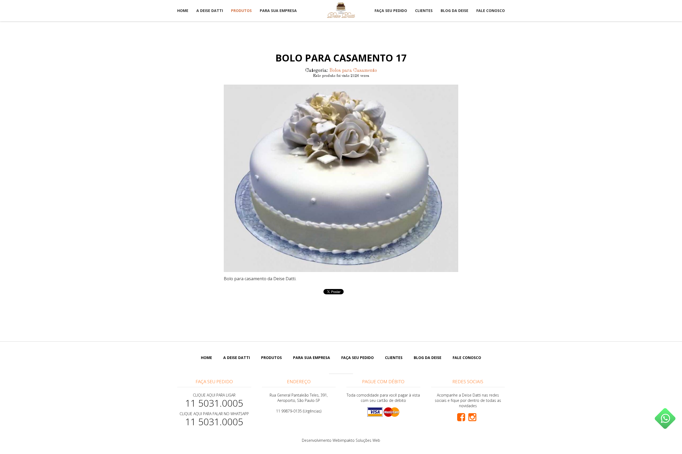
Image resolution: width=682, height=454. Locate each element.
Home (182, 10)
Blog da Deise (454, 10)
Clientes (424, 10)
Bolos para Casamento (353, 70)
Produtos (241, 10)
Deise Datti (341, 10)
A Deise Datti (209, 10)
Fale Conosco (490, 10)
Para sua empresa (278, 10)
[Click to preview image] (341, 178)
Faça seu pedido (391, 10)
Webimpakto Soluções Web (356, 440)
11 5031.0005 (214, 403)
